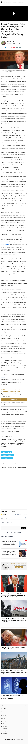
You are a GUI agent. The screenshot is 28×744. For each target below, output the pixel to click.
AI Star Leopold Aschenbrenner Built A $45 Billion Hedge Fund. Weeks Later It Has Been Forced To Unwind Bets (12, 697)
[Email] (17, 47)
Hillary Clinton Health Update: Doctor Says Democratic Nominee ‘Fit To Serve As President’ (13, 445)
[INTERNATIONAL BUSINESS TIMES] (14, 2)
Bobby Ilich (11, 41)
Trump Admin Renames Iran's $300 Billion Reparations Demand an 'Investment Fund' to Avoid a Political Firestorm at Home (13, 595)
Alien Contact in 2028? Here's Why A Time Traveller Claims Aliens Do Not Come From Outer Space (14, 672)
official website (5, 244)
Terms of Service (11, 404)
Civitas (3, 377)
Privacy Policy (20, 404)
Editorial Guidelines (20, 467)
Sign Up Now (19, 567)
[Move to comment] (20, 47)
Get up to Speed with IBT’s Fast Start (18, 563)
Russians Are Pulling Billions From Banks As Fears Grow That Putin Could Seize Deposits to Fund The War (13, 620)
